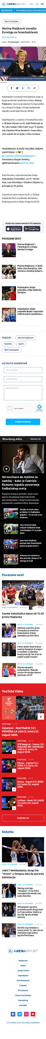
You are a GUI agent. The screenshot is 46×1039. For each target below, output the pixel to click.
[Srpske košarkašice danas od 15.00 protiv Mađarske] (23, 595)
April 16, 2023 (27, 163)
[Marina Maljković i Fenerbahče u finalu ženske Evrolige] (9, 250)
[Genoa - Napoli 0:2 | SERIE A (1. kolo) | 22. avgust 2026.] (9, 784)
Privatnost (23, 990)
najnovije (23, 960)
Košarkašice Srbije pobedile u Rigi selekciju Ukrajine (29, 290)
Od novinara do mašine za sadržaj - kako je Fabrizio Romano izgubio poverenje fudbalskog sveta (20, 483)
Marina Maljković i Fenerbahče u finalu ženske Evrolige (27, 247)
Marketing (23, 1000)
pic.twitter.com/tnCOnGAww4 (18, 156)
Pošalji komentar (23, 422)
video (23, 965)
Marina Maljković (26, 338)
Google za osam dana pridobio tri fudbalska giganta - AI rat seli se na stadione (31, 513)
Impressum (23, 975)
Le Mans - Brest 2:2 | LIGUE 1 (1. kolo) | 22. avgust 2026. (30, 803)
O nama (23, 985)
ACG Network (23, 980)
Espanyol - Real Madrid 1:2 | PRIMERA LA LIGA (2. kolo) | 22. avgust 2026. (20, 731)
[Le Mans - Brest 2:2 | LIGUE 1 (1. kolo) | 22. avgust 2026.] (9, 803)
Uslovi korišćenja (23, 995)
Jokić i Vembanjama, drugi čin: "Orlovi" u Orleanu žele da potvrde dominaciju (23, 874)
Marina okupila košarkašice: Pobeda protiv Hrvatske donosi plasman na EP (29, 671)
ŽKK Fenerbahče (11, 350)
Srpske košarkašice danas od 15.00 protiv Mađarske (23, 615)
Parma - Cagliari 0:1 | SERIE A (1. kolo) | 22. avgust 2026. (27, 766)
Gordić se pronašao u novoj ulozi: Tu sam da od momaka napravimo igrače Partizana (30, 932)
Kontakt (23, 1005)
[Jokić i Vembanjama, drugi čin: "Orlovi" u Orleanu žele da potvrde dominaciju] (23, 852)
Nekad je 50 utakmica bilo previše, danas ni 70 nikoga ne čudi (31, 558)
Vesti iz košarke (11, 21)
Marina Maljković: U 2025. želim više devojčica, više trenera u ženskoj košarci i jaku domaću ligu (30, 268)
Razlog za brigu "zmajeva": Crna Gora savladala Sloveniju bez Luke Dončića (29, 892)
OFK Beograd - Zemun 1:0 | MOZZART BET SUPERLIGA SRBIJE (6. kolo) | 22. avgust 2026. (30, 748)
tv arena (12, 1023)
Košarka (8, 344)
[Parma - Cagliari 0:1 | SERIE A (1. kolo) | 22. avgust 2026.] (9, 766)
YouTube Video (12, 691)
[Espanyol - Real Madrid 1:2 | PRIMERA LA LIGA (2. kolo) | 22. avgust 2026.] (23, 708)
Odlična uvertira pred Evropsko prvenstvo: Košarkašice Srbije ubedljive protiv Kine (28, 632)
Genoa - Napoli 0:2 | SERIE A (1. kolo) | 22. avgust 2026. (30, 784)
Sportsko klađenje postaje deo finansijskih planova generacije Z (30, 543)
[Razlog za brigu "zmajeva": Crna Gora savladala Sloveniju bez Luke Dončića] (9, 891)
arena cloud (23, 970)
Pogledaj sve (35, 439)
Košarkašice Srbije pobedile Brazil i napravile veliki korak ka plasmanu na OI (30, 311)
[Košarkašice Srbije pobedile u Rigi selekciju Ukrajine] (9, 293)
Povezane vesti (11, 238)
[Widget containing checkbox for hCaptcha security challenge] (25, 408)
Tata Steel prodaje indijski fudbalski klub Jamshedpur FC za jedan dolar (31, 529)
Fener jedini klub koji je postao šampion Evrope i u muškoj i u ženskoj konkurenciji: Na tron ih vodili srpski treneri (29, 652)
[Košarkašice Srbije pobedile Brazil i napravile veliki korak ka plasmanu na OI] (9, 315)
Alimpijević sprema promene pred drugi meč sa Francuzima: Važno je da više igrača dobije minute (30, 912)
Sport (21, 344)
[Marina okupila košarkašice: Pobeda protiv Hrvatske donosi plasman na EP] (9, 670)
